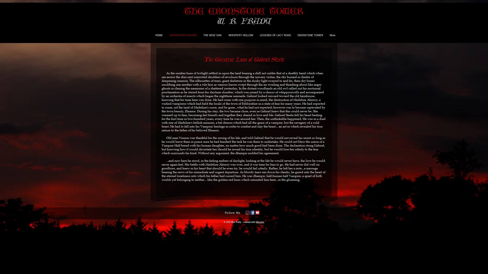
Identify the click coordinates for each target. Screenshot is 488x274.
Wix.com (260, 222)
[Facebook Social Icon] (252, 213)
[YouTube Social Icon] (257, 213)
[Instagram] (248, 213)
